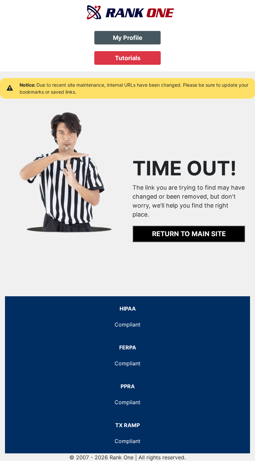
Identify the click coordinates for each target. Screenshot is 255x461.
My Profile (127, 37)
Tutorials (127, 57)
